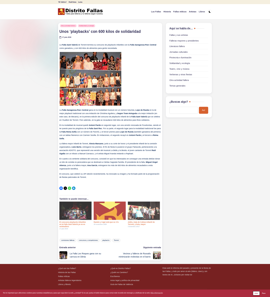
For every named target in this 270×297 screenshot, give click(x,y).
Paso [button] (264, 293)
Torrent (116, 240)
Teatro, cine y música (179, 69)
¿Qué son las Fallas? (67, 268)
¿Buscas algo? (178, 101)
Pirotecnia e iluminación (180, 57)
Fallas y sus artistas (178, 35)
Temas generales (177, 86)
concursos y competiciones (88, 240)
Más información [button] (157, 293)
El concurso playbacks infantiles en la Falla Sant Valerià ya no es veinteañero (72, 224)
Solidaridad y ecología (86, 26)
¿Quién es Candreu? (119, 272)
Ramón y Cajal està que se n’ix (106, 222)
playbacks (105, 240)
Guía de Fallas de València (121, 284)
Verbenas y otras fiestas (180, 74)
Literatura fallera (177, 46)
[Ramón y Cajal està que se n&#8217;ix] (110, 211)
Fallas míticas (64, 276)
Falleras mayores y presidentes (184, 41)
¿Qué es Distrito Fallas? (120, 268)
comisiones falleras (67, 240)
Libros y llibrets (64, 284)
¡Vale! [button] (256, 293)
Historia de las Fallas (67, 272)
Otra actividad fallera (68, 26)
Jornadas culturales (178, 52)
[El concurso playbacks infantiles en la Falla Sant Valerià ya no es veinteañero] (75, 211)
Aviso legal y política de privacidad (124, 280)
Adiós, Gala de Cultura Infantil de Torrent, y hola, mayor (141, 223)
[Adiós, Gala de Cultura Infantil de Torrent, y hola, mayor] (144, 211)
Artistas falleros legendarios (69, 280)
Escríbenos (115, 276)
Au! (203, 110)
